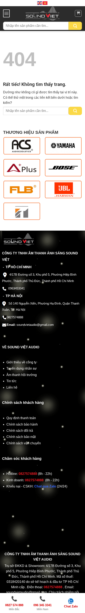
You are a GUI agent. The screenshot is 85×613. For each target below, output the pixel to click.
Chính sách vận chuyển (24, 443)
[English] (39, 2)
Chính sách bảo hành (22, 424)
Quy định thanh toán (22, 418)
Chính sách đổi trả (20, 430)
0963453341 (16, 288)
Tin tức (11, 381)
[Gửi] (75, 26)
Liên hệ (11, 387)
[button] (6, 13)
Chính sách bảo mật (21, 437)
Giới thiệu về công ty (21, 362)
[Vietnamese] (45, 2)
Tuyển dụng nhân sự (21, 368)
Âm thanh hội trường (21, 375)
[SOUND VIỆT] (43, 13)
